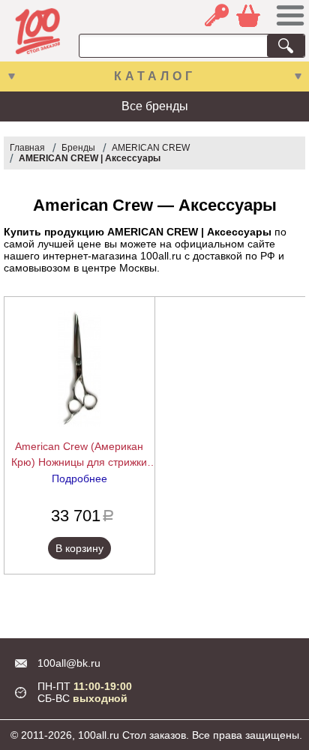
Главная (27, 147)
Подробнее (79, 478)
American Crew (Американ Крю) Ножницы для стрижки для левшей (79, 455)
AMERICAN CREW (151, 147)
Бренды (78, 147)
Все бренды (155, 106)
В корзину (80, 548)
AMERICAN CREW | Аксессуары (89, 158)
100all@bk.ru (69, 663)
